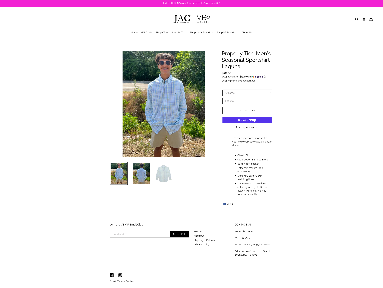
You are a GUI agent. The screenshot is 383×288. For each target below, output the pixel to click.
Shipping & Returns (204, 240)
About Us (199, 235)
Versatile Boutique (125, 281)
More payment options (247, 127)
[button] (247, 76)
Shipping (226, 80)
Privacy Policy (201, 244)
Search (198, 231)
